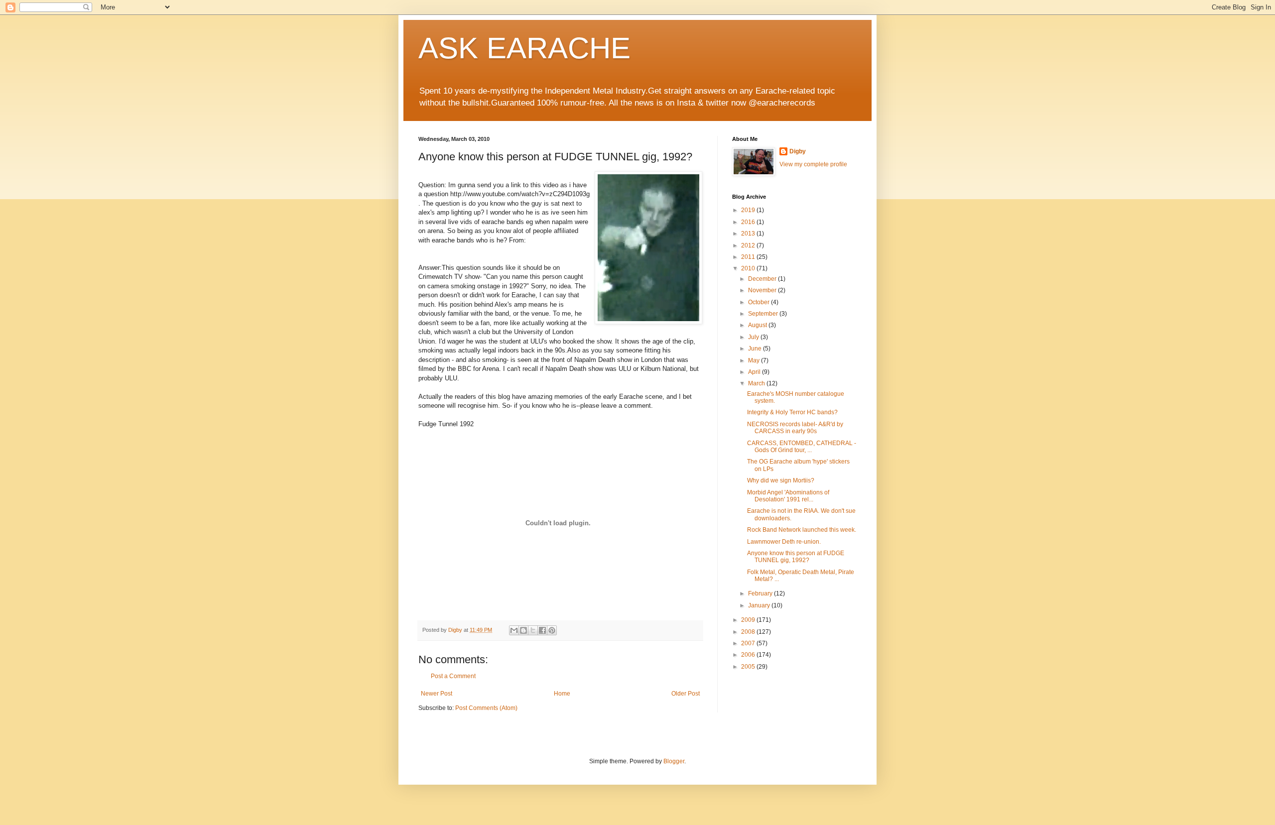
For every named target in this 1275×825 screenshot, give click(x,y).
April (755, 371)
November (763, 290)
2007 (749, 643)
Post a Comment (453, 676)
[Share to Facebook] (542, 630)
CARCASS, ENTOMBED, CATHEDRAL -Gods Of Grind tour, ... (801, 447)
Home (562, 693)
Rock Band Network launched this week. (801, 529)
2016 (749, 222)
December (763, 278)
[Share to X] (533, 630)
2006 (749, 654)
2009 (749, 619)
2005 (749, 666)
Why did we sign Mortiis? (780, 480)
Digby (797, 151)
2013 (749, 233)
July (754, 337)
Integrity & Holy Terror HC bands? (792, 412)
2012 (749, 245)
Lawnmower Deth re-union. (784, 541)
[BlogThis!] (523, 630)
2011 (749, 256)
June (755, 348)
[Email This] (514, 630)
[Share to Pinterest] (552, 630)
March (757, 383)
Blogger (673, 761)
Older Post (685, 693)
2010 (749, 268)
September (763, 313)
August (758, 325)
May (754, 360)
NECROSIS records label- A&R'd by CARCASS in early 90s (795, 428)
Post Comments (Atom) (486, 708)
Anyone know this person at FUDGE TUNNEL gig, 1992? (795, 557)
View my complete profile (813, 164)
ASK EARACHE (524, 48)
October (759, 302)
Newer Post (436, 693)
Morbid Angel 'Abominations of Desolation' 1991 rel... (788, 496)
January (759, 605)
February (761, 593)
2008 (749, 631)
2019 (749, 210)
